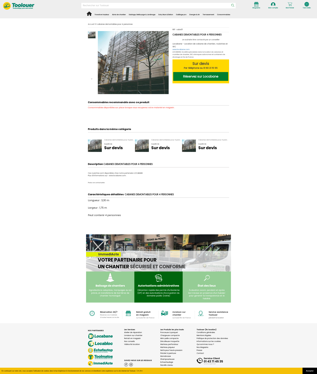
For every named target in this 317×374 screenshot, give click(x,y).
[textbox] (160, 5)
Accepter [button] (310, 371)
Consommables (223, 14)
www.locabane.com (181, 49)
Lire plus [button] (140, 371)
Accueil (91, 24)
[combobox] (158, 6)
